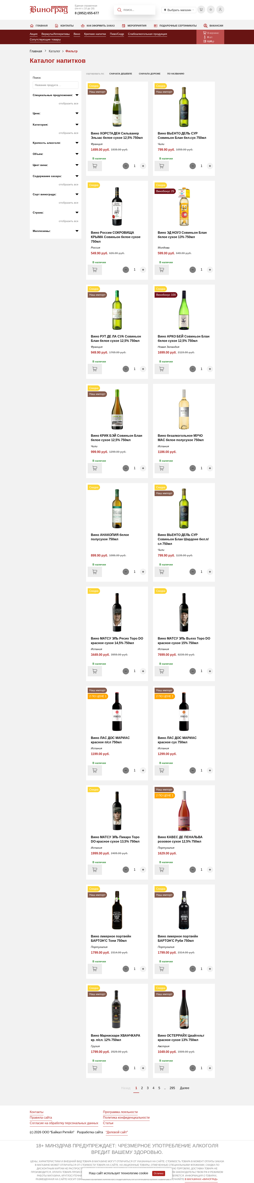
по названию (175, 73)
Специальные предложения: (53, 95)
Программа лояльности (120, 1112)
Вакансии (216, 25)
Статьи (108, 1123)
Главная (42, 25)
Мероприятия (137, 25)
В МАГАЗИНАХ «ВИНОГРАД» (201, 1179)
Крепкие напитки (95, 33)
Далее (184, 1088)
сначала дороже (149, 73)
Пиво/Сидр (117, 33)
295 (172, 1088)
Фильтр (71, 51)
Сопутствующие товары (45, 39)
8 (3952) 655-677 (87, 13)
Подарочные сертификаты (178, 25)
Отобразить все (68, 103)
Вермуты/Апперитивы (55, 33)
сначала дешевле (120, 73)
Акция (34, 33)
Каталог (54, 51)
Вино (77, 33)
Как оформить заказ (101, 25)
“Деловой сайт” (117, 1132)
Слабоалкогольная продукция (147, 33)
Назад (125, 1088)
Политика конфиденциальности (126, 1117)
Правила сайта (41, 1117)
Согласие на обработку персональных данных (64, 1123)
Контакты (67, 25)
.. (165, 1088)
